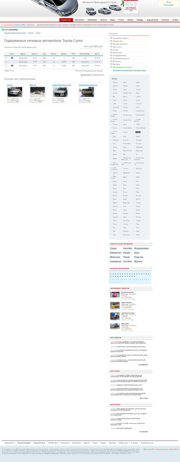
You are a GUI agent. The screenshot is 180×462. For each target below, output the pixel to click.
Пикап (126, 257)
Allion (138, 82)
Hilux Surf (139, 150)
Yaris (114, 235)
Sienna (138, 206)
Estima (138, 136)
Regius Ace (126, 203)
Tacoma (138, 217)
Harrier (115, 147)
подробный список (98, 75)
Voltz (124, 227)
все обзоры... (144, 431)
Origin (115, 185)
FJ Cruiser (116, 140)
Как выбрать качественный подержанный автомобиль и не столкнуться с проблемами (127, 394)
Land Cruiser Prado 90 (139, 158)
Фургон (138, 261)
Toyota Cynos (23, 58)
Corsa (125, 124)
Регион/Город (84, 54)
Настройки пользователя (121, 58)
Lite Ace (125, 168)
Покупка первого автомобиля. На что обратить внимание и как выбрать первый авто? (126, 389)
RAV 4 (138, 199)
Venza (114, 224)
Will (114, 231)
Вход (169, 2)
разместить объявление (82, 450)
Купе (136, 253)
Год (44, 54)
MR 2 (125, 177)
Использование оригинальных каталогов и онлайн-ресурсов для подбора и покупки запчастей (128, 381)
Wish (137, 231)
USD (95, 46)
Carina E (138, 103)
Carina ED (116, 107)
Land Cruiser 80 (114, 168)
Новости (86, 443)
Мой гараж (116, 64)
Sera (124, 206)
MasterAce (126, 173)
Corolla (125, 111)
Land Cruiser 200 (126, 163)
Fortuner (125, 140)
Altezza (125, 86)
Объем (53, 54)
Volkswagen (88, 85)
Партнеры (112, 443)
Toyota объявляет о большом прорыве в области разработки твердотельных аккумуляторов (128, 342)
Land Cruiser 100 (114, 163)
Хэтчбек (127, 261)
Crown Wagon (114, 132)
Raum (125, 199)
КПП (73, 54)
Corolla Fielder (114, 115)
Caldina (138, 96)
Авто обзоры (174, 449)
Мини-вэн (115, 257)
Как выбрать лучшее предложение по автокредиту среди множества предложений (126, 376)
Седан (113, 248)
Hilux (114, 150)
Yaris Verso (126, 235)
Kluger (115, 158)
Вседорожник (141, 248)
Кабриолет (115, 253)
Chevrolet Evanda (128, 313)
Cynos (38, 33)
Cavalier (125, 107)
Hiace (125, 147)
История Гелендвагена (125, 428)
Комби (126, 253)
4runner (115, 82)
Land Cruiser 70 (139, 163)
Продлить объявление (120, 44)
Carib (114, 103)
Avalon (138, 89)
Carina (125, 103)
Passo (137, 185)
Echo (124, 136)
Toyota (31, 33)
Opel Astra (125, 324)
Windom (125, 231)
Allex (125, 82)
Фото (12, 54)
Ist (137, 154)
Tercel (114, 220)
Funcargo (139, 140)
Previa (125, 192)
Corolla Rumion (137, 120)
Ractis (114, 199)
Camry (125, 100)
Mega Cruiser (113, 177)
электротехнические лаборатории (129, 70)
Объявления (76, 443)
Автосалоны (65, 443)
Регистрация (169, 5)
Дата (96, 54)
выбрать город (31, 47)
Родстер (138, 257)
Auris (125, 89)
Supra (125, 217)
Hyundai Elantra (127, 292)
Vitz (114, 227)
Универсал (115, 261)
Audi (10, 85)
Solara (138, 100)
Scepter (138, 203)
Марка (23, 54)
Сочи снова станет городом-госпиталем (131, 346)
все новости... (144, 365)
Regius (115, 203)
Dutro (138, 235)
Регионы (115, 49)
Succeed (115, 217)
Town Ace (126, 220)
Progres (125, 195)
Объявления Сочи (147, 443)
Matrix (138, 173)
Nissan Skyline (126, 302)
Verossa (125, 224)
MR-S (138, 177)
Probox (115, 195)
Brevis (125, 96)
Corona (115, 124)
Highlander (139, 147)
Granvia (138, 143)
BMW (33, 85)
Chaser (115, 111)
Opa (137, 181)
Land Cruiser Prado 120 (126, 158)
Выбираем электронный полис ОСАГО (129, 385)
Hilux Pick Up (127, 150)
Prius (137, 192)
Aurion (115, 89)
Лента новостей (148, 449)
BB (114, 96)
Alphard (115, 86)
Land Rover (61, 85)
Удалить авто (117, 47)
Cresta (138, 124)
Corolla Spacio (114, 120)
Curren (125, 132)
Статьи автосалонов (161, 449)
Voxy (137, 227)
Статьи (95, 443)
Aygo (137, 93)
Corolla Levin (127, 115)
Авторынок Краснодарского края (15, 33)
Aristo (138, 86)
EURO (100, 46)
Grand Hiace (127, 143)
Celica (138, 107)
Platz (124, 188)
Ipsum (115, 154)
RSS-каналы (117, 61)
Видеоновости (9, 443)
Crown (115, 128)
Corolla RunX (140, 115)
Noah (125, 181)
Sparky (115, 213)
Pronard (138, 195)
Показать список (90, 70)
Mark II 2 (139, 168)
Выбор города (117, 52)
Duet (114, 136)
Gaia (114, 143)
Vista (137, 224)
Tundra (138, 220)
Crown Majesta (140, 128)
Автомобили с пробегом (121, 38)
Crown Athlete (127, 128)
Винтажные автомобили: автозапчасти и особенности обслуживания (128, 409)
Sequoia (115, 206)
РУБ (91, 46)
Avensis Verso (127, 93)
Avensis (115, 93)
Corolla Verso (127, 120)
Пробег (63, 54)
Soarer (125, 210)
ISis (124, 154)
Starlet (138, 213)
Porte (137, 188)
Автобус (127, 248)
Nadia (114, 181)
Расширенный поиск (119, 55)
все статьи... (144, 398)
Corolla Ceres (140, 111)
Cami (114, 100)
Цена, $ (34, 54)
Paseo (125, 185)
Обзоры (103, 443)
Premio (115, 192)
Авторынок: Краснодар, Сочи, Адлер (83, 8)
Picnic (114, 188)
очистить (99, 70)
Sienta (114, 210)
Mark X (115, 173)
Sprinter (125, 213)
